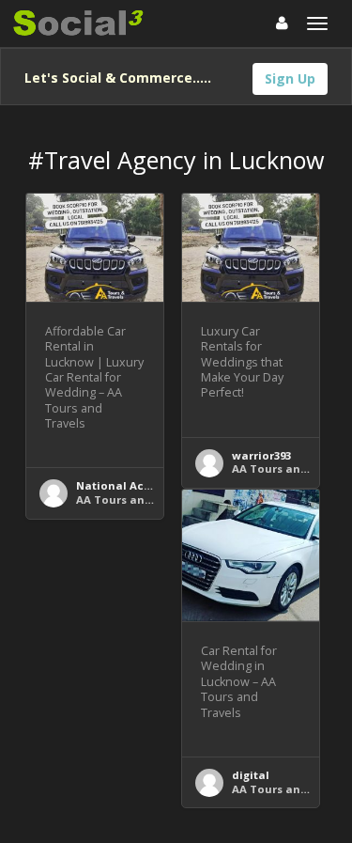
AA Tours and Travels (136, 499)
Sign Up (290, 78)
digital (250, 775)
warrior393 (261, 455)
